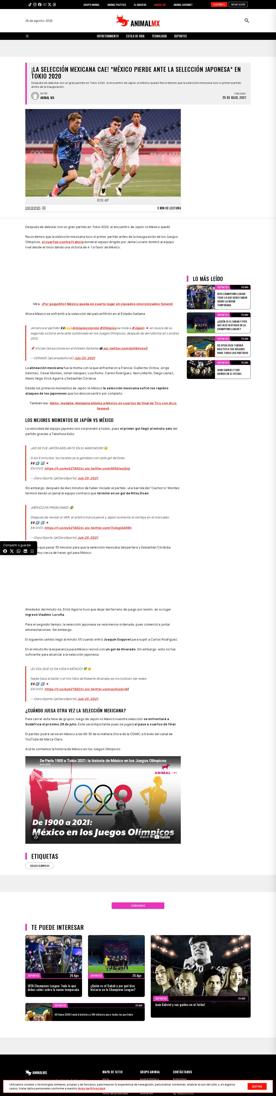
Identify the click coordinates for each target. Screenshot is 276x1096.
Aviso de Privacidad (91, 1088)
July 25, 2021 (85, 294)
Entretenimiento (108, 36)
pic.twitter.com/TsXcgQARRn (108, 464)
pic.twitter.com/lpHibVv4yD (125, 284)
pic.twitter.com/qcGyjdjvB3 (107, 625)
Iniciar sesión (238, 4)
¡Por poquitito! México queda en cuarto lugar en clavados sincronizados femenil (107, 240)
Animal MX (146, 1029)
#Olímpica (108, 264)
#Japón (138, 264)
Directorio (109, 1024)
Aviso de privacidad (115, 1029)
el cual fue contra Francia (63, 225)
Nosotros (109, 1020)
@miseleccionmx (85, 264)
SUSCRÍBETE (219, 4)
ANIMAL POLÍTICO (116, 5)
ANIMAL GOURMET (183, 5)
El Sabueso (147, 1024)
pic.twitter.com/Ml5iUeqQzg (107, 404)
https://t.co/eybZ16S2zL (64, 404)
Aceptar (257, 1086)
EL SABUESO (140, 5)
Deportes (180, 36)
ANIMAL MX (160, 5)
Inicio (106, 1015)
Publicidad (179, 1015)
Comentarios (138, 842)
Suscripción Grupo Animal (189, 1020)
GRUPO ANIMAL (92, 5)
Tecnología (159, 36)
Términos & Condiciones (188, 1047)
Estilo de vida (135, 36)
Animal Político (149, 1015)
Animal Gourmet (150, 1020)
